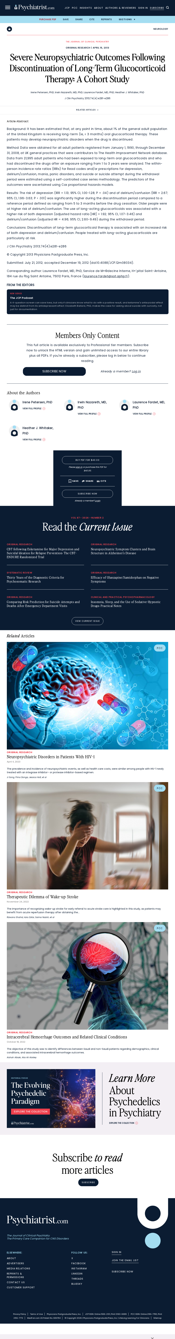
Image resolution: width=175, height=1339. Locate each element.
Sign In (143, 8)
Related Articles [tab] (86, 110)
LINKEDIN (77, 1273)
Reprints (106, 19)
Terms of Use (36, 1314)
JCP (67, 8)
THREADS (77, 1278)
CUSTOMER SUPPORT (21, 1287)
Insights (86, 8)
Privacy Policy (19, 1314)
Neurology (160, 29)
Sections (125, 19)
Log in (136, 371)
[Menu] (7, 8)
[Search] (167, 8)
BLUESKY (77, 1284)
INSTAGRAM (79, 1268)
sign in (79, 467)
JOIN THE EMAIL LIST (125, 1260)
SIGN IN (117, 1252)
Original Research (78, 47)
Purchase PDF (47, 19)
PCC (75, 8)
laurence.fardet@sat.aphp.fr (106, 276)
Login (97, 500)
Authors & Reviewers (120, 8)
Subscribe (157, 8)
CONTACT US (16, 1282)
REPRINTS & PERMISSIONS (15, 1275)
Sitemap (157, 1318)
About (98, 8)
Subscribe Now (54, 371)
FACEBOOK (78, 1263)
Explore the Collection (121, 1122)
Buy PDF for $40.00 (87, 460)
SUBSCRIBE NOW (122, 1271)
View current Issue (87, 621)
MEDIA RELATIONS (18, 1268)
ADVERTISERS (15, 1263)
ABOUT (11, 1258)
